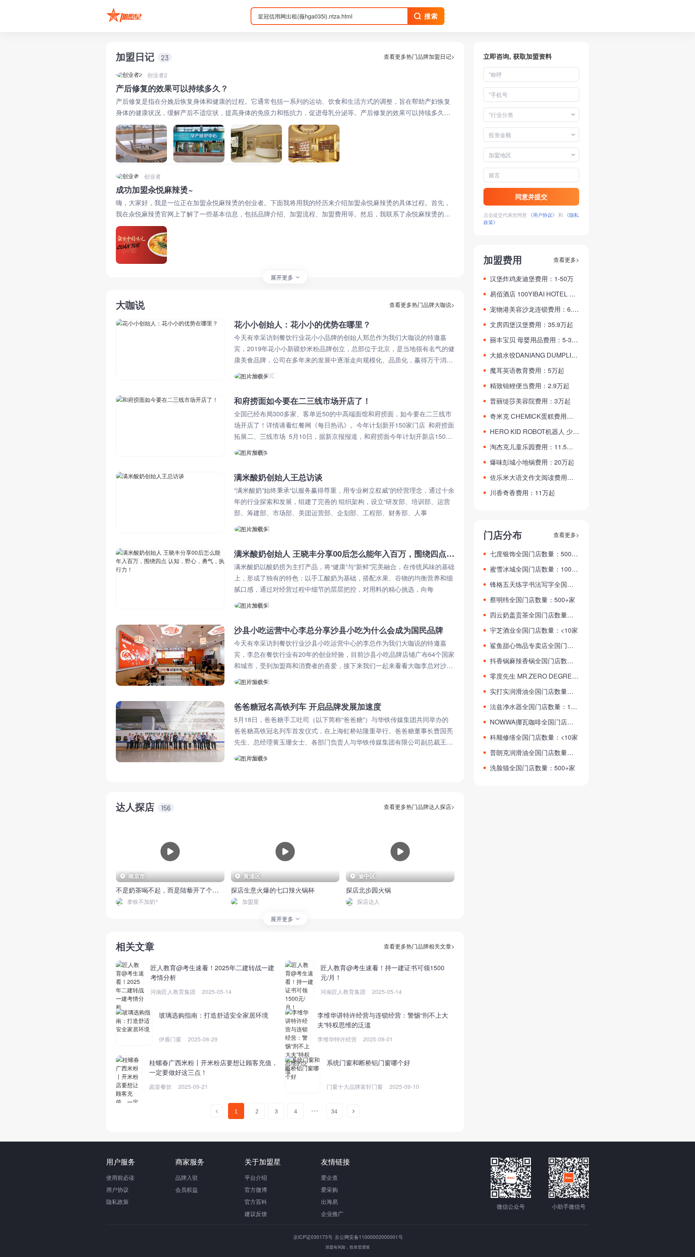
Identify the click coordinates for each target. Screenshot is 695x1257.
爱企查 (329, 1177)
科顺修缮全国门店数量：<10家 (534, 737)
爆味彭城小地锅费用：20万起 (532, 462)
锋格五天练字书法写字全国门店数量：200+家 (532, 584)
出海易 (329, 1201)
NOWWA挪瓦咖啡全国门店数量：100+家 (532, 722)
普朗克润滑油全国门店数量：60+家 (533, 752)
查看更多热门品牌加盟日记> (419, 56)
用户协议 (117, 1189)
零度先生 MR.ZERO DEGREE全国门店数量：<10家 (533, 676)
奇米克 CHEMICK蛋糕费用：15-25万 (533, 416)
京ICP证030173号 (313, 1236)
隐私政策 (117, 1201)
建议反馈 (256, 1213)
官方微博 (256, 1189)
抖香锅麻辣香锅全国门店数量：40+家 (528, 661)
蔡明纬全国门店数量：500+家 (532, 599)
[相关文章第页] (217, 1111)
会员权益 (186, 1189)
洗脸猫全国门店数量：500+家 (532, 767)
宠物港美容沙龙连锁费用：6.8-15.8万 (534, 309)
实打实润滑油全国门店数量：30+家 (533, 691)
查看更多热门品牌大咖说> (421, 304)
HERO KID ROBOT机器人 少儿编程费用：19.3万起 (534, 431)
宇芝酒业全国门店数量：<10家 (534, 630)
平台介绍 (256, 1177)
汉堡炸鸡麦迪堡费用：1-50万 (532, 278)
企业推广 (332, 1213)
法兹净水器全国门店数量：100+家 (534, 707)
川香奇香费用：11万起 (522, 492)
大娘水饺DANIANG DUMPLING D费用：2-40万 (533, 355)
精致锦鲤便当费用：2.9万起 (530, 385)
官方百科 (256, 1201)
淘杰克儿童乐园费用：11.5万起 (531, 447)
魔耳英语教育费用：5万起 (527, 370)
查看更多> (566, 259)
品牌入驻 (186, 1177)
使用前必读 (120, 1177)
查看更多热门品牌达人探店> (419, 806)
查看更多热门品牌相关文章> (419, 946)
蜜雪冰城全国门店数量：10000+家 (534, 569)
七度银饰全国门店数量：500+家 (531, 554)
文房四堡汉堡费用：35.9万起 (531, 324)
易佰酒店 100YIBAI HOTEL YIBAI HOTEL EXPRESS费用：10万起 (534, 294)
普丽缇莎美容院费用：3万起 (530, 400)
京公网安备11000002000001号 (369, 1236)
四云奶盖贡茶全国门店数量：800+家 (533, 615)
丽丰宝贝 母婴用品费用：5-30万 (532, 340)
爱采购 (329, 1189)
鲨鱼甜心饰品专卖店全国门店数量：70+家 (532, 645)
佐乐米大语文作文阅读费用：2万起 (533, 477)
